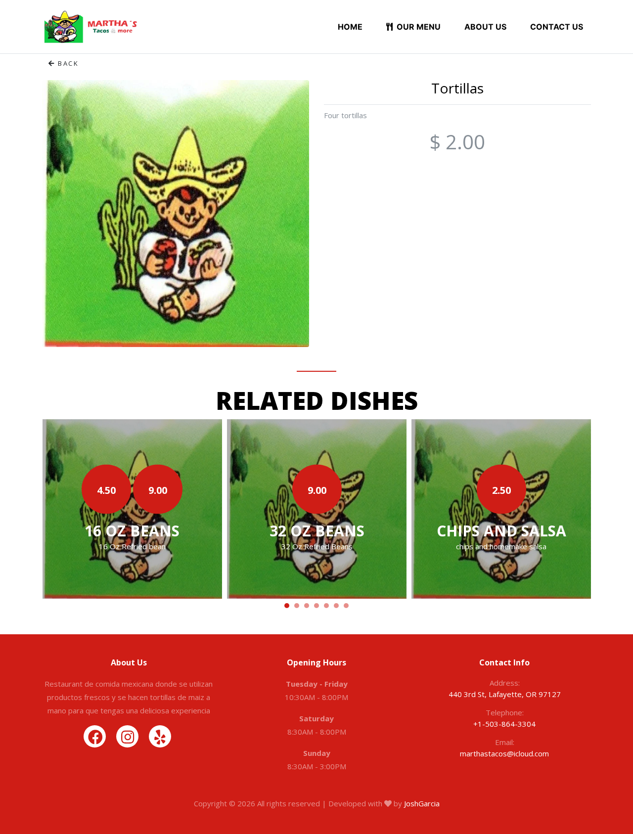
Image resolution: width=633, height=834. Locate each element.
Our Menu (418, 27)
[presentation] (58, 510)
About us (485, 27)
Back (67, 63)
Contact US (556, 27)
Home (350, 27)
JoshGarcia (422, 803)
